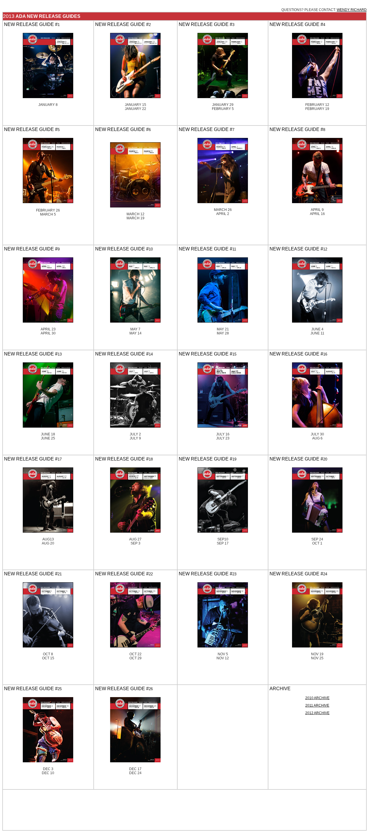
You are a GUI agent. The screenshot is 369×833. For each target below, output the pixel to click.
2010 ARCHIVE (317, 698)
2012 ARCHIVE (317, 713)
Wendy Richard (352, 10)
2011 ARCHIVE (317, 705)
